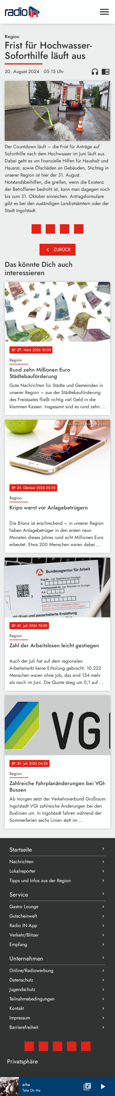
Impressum (19, 1017)
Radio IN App (23, 925)
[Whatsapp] (71, 1046)
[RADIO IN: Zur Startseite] (50, 12)
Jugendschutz (22, 989)
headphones (95, 71)
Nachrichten (21, 861)
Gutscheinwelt (23, 916)
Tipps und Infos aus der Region (40, 880)
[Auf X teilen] (50, 229)
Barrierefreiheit (23, 1027)
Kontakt (16, 1008)
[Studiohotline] (86, 1046)
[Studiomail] (29, 1046)
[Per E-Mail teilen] (78, 229)
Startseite (20, 849)
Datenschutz (21, 979)
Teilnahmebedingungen (32, 998)
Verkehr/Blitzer (24, 935)
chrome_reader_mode (105, 71)
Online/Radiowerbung (31, 970)
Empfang (18, 944)
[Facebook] (43, 1046)
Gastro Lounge (23, 906)
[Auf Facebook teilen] (36, 229)
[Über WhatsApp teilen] (64, 229)
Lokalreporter (22, 871)
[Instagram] (57, 1046)
